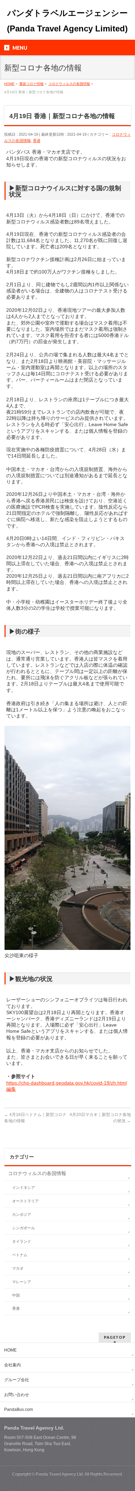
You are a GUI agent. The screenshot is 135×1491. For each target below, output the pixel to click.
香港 (36, 140)
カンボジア (21, 1214)
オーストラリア (25, 1201)
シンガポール (23, 1228)
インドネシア (23, 1187)
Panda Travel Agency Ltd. (60, 1474)
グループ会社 (16, 1379)
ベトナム (19, 1255)
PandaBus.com (18, 1409)
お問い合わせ (16, 1394)
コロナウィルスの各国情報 (37, 1173)
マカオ (18, 1268)
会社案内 (12, 1365)
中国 (16, 1295)
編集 (11, 1089)
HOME (10, 1350)
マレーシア (21, 1282)
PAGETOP (115, 1337)
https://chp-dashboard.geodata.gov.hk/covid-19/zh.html (66, 1083)
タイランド (21, 1241)
